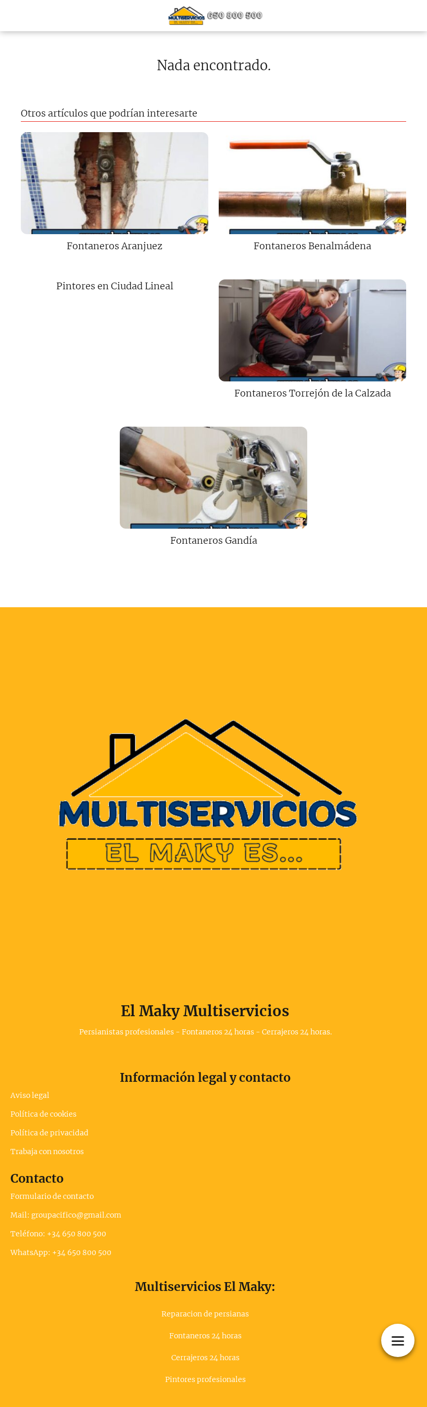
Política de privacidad (49, 1132)
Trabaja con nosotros (47, 1151)
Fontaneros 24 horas (205, 1335)
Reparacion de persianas (205, 1314)
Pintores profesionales (205, 1379)
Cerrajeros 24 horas (205, 1357)
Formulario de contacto (52, 1196)
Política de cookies (43, 1114)
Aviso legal (29, 1095)
